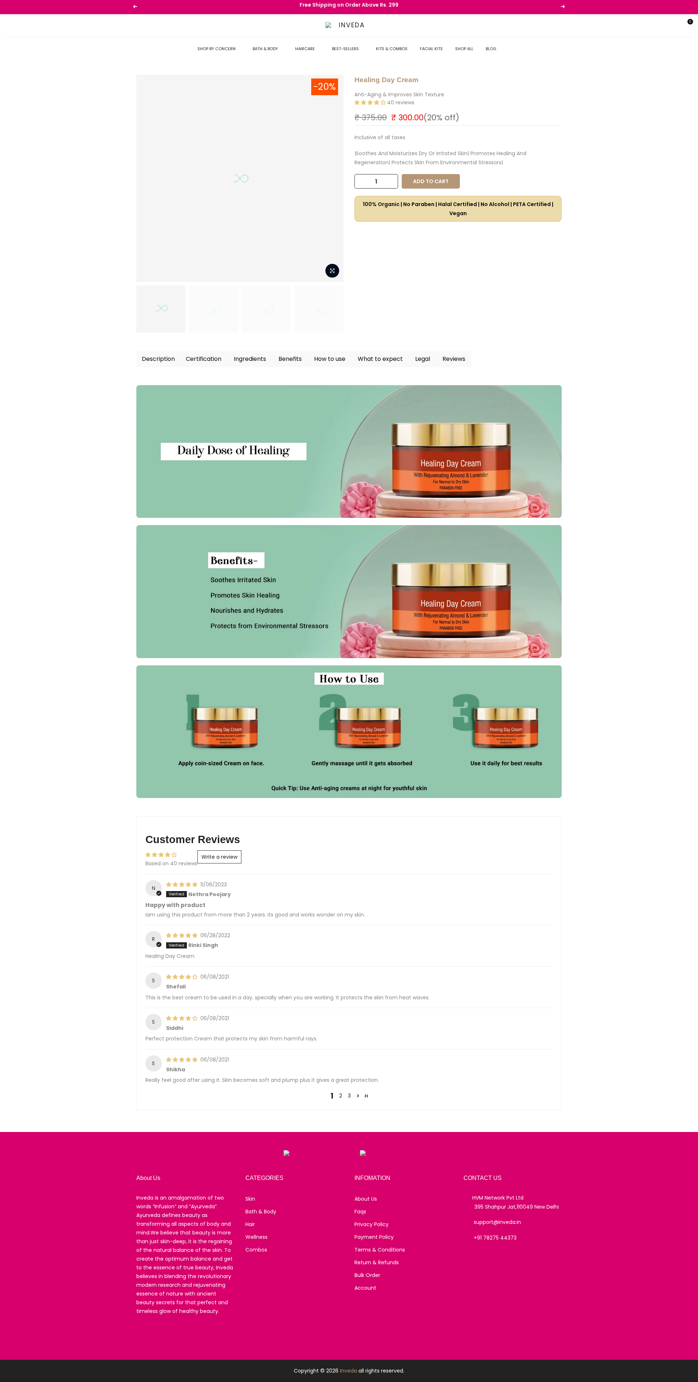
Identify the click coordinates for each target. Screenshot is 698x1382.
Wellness (256, 1237)
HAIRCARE (305, 49)
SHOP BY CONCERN (216, 49)
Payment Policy (374, 1237)
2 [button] (340, 1095)
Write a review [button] (219, 857)
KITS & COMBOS (392, 49)
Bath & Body (260, 1211)
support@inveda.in (497, 1222)
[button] (370, 102)
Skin (250, 1198)
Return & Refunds (376, 1262)
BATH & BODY (265, 49)
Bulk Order (367, 1275)
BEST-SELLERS (345, 49)
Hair (250, 1224)
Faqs (360, 1211)
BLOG (491, 49)
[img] (182, 884)
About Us (365, 1198)
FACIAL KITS (431, 49)
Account (365, 1288)
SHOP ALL (464, 49)
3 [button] (349, 1095)
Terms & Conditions (379, 1249)
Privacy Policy (371, 1224)
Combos (256, 1249)
